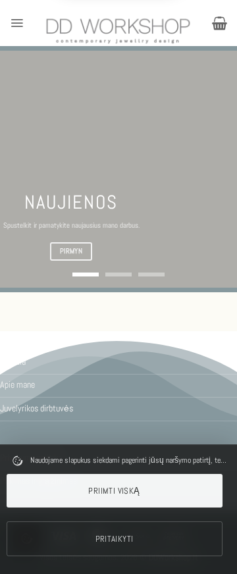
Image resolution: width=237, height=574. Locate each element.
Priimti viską (114, 490)
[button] (17, 23)
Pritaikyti (114, 538)
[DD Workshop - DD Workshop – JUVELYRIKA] (118, 31)
